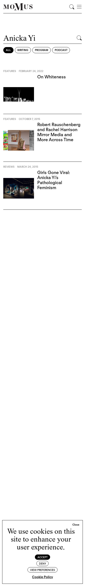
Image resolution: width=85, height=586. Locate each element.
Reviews (9, 166)
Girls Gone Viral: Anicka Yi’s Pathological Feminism (53, 180)
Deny (42, 563)
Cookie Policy (42, 577)
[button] (76, 524)
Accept (42, 557)
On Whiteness (51, 76)
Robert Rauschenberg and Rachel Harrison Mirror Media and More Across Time (58, 132)
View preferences (42, 570)
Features (9, 71)
